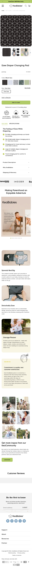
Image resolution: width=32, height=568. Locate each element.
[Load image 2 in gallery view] (15, 52)
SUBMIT (24, 507)
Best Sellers (9, 10)
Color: (7, 78)
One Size (7, 92)
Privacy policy (21, 553)
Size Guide (27, 88)
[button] (3, 6)
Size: (6, 88)
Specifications (14, 123)
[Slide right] (30, 52)
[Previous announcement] (2, 1)
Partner (4, 543)
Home (3, 10)
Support (4, 530)
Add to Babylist (6, 97)
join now (7, 459)
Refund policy (12, 553)
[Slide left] (1, 52)
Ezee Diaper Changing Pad (19, 10)
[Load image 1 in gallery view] (6, 52)
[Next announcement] (29, 1)
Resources (5, 539)
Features (5, 123)
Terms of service (16, 555)
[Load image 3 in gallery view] (25, 52)
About (4, 534)
